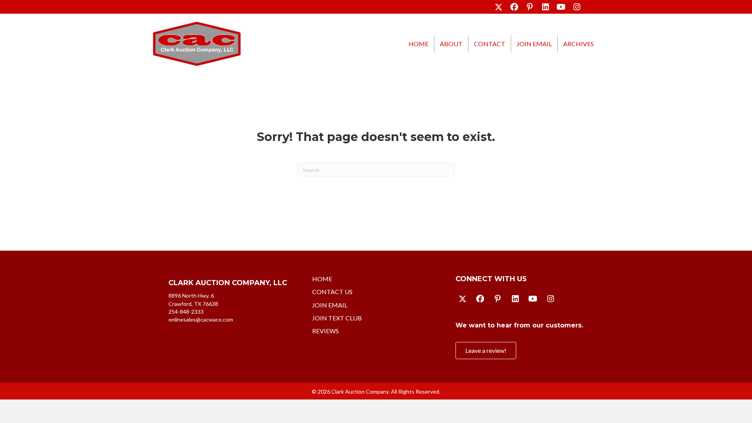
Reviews (325, 330)
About (451, 43)
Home (418, 43)
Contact (489, 43)
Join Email (534, 43)
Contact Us (332, 291)
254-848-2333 (186, 311)
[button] (498, 7)
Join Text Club (337, 318)
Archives (578, 43)
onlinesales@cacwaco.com (200, 319)
